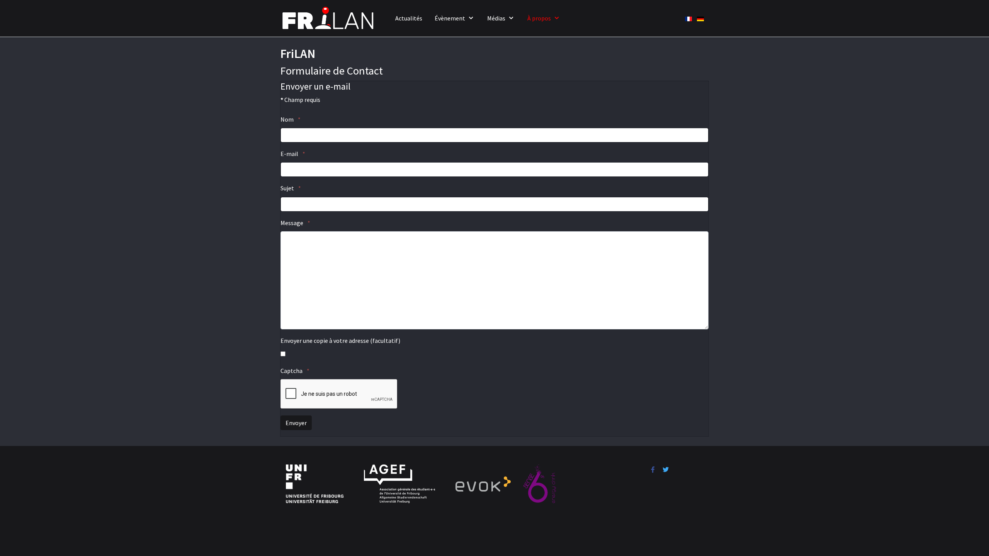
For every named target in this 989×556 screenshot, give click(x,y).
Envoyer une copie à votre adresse (324, 340)
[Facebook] (653, 469)
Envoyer (296, 423)
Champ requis (300, 99)
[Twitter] (666, 469)
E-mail (292, 154)
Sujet (290, 188)
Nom (290, 119)
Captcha (294, 371)
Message (295, 223)
